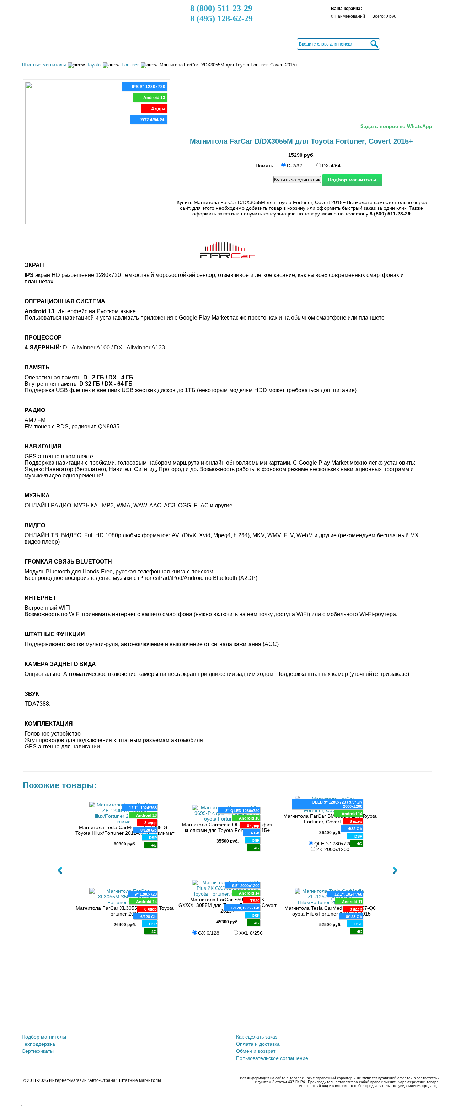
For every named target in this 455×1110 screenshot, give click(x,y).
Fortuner (130, 65)
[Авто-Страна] (65, 19)
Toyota (94, 65)
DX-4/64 (331, 166)
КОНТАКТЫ (267, 44)
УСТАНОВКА (228, 44)
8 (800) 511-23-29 (221, 8)
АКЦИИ (96, 44)
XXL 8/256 (251, 933)
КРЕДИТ (192, 44)
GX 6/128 (208, 933)
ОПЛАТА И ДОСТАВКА (143, 44)
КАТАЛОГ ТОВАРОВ (52, 44)
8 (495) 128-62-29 (221, 18)
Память (264, 166)
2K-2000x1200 (332, 849)
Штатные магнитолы (44, 65)
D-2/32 (294, 166)
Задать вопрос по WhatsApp (396, 126)
